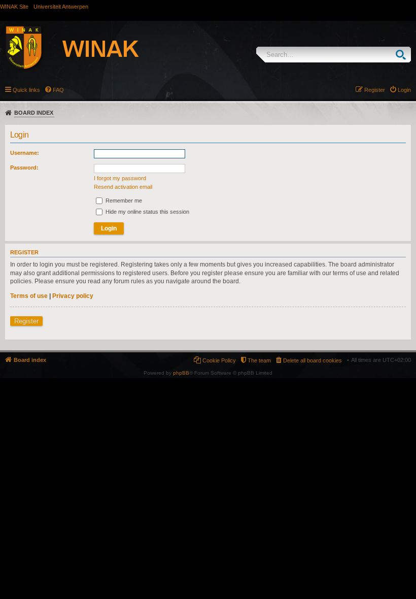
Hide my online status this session (146, 212)
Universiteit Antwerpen (60, 7)
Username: (24, 153)
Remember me (123, 200)
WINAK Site (14, 7)
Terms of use (29, 296)
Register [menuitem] (374, 90)
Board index (33, 113)
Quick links (26, 90)
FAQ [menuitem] (58, 90)
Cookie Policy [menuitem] (219, 360)
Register (26, 321)
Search (403, 54)
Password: (24, 167)
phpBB (181, 373)
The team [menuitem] (259, 360)
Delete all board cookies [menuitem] (312, 360)
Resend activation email (123, 187)
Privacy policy (72, 296)
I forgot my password (120, 178)
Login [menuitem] (404, 90)
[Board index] (83, 49)
